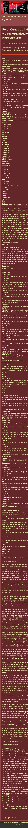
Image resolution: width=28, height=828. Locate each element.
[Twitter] (12, 818)
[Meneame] (5, 818)
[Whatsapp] (15, 818)
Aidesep (5, 43)
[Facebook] (2, 818)
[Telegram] (9, 818)
